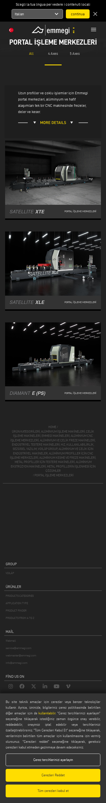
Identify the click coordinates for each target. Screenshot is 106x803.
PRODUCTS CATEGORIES (20, 595)
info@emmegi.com (16, 662)
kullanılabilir (46, 713)
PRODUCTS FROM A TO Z (20, 618)
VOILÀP (10, 573)
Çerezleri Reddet (53, 775)
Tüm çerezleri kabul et (53, 790)
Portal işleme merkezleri (53, 475)
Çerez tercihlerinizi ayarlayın (53, 760)
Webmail (11, 640)
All (31, 53)
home (52, 427)
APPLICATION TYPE (17, 603)
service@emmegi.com (18, 648)
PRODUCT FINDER (16, 610)
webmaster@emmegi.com (21, 655)
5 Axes (75, 53)
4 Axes (53, 53)
